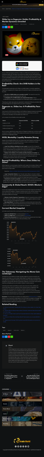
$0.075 (27, 213)
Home (3, 8)
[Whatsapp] (11, 27)
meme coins (16, 330)
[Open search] (42, 1)
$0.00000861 (28, 215)
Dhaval (5, 24)
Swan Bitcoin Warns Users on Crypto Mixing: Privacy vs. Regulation (10, 377)
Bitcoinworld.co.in (33, 296)
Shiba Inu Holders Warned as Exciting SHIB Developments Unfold (24, 171)
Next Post (36, 374)
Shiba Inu (22, 330)
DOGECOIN (10, 330)
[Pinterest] (9, 27)
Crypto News (8, 8)
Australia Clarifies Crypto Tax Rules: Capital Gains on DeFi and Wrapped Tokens (33, 377)
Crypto (4, 330)
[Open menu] (2, 1)
